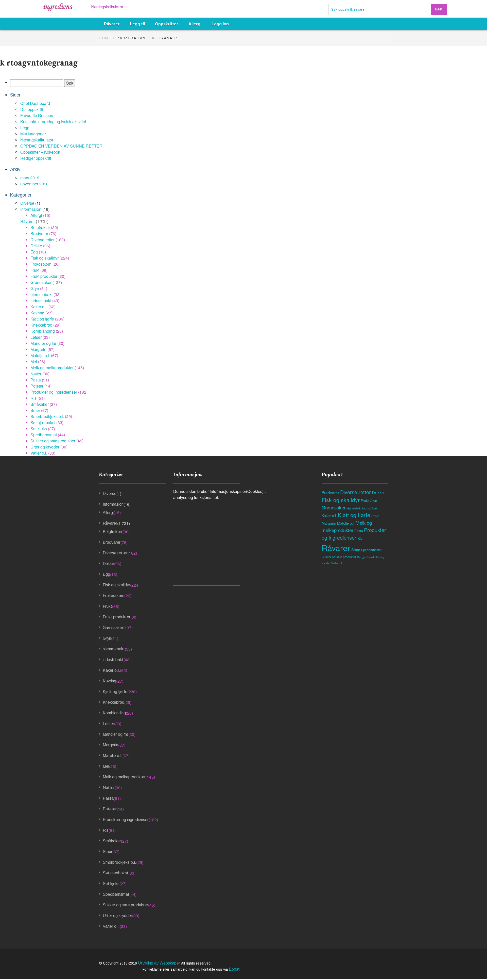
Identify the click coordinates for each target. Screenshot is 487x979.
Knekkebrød (41, 325)
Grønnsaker (40, 282)
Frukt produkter (43, 276)
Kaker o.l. (38, 307)
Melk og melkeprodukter (52, 368)
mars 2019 (29, 178)
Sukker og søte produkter (52, 441)
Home (105, 38)
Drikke (36, 246)
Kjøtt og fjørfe (42, 319)
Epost (234, 969)
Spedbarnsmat (43, 435)
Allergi (194, 24)
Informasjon (30, 209)
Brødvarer (39, 233)
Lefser (36, 337)
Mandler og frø (43, 343)
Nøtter (35, 374)
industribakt (40, 300)
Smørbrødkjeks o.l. (47, 416)
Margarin (38, 349)
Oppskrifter (166, 24)
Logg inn (220, 24)
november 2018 (34, 184)
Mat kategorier (33, 134)
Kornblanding (42, 331)
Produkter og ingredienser (53, 392)
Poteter (36, 386)
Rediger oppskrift (35, 158)
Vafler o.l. (38, 453)
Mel (33, 361)
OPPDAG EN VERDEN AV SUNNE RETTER (61, 146)
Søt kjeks (38, 428)
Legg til (137, 24)
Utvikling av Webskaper (159, 963)
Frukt (34, 270)
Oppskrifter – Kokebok (40, 152)
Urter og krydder (44, 447)
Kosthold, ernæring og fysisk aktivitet (53, 121)
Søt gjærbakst (42, 422)
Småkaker (39, 404)
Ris (33, 398)
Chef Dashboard (35, 103)
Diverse (27, 203)
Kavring (37, 313)
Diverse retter (42, 240)
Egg (34, 252)
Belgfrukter (40, 227)
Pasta (35, 380)
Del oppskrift (31, 109)
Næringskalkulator (107, 7)
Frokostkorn (40, 264)
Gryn (34, 288)
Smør (35, 410)
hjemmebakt (41, 294)
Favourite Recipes (36, 115)
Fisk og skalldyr (44, 258)
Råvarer (112, 24)
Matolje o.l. (40, 355)
